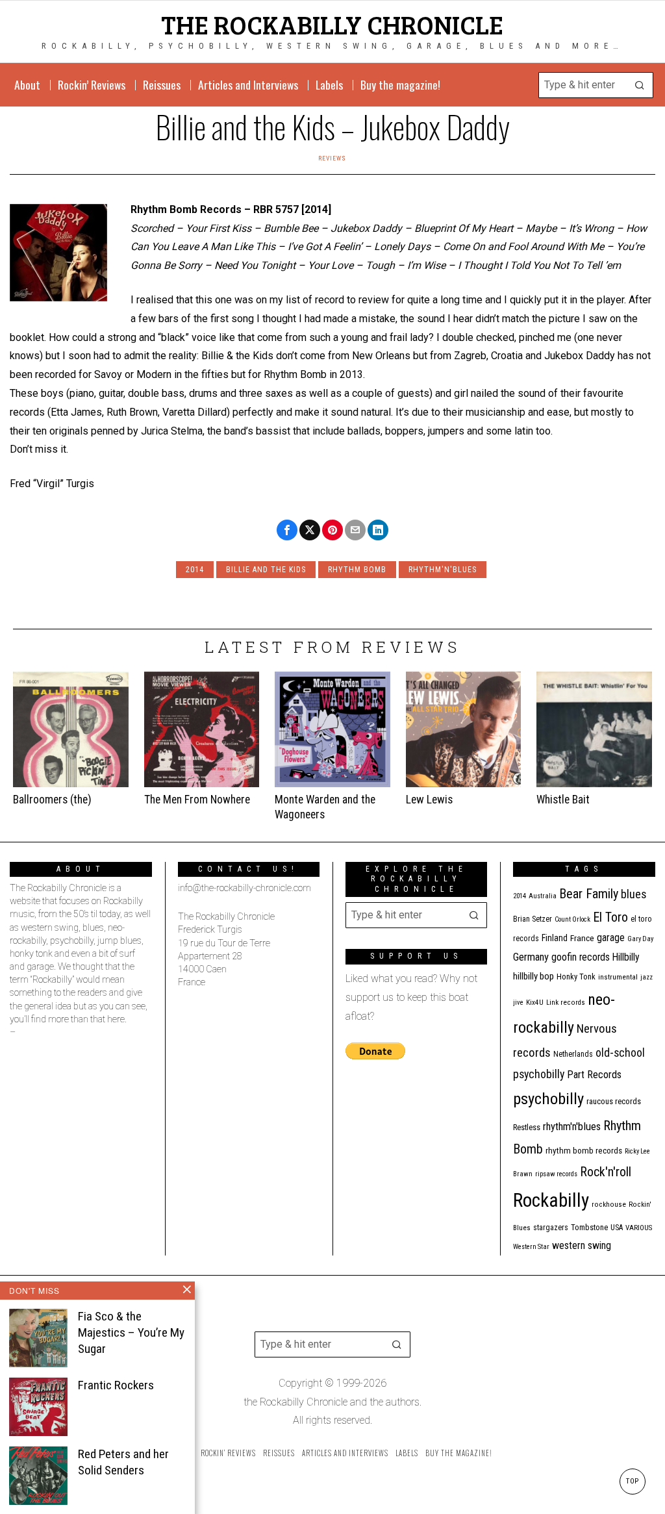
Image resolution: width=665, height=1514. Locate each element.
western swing (581, 1245)
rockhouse (609, 1204)
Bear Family (588, 894)
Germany (531, 957)
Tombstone (589, 1227)
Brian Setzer (532, 919)
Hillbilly (626, 957)
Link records (565, 1002)
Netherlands (573, 1054)
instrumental (618, 976)
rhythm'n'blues (442, 569)
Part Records (594, 1074)
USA (616, 1227)
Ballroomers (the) (52, 799)
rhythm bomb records (584, 1150)
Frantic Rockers (116, 1385)
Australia (543, 896)
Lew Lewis (429, 799)
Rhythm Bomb (357, 569)
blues (634, 894)
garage (611, 937)
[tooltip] (287, 530)
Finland (555, 938)
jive (518, 1002)
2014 (195, 569)
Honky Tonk (576, 976)
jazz (646, 977)
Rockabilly (551, 1200)
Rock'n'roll (605, 1172)
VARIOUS (638, 1228)
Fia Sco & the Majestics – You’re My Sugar (131, 1332)
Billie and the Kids (266, 569)
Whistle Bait (563, 799)
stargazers (550, 1227)
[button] (640, 85)
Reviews (332, 158)
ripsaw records (556, 1174)
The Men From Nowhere (197, 799)
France (582, 938)
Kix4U (535, 1002)
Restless (526, 1127)
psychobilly (548, 1098)
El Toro (610, 917)
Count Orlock (572, 919)
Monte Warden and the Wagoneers (325, 807)
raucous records (613, 1101)
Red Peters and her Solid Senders (123, 1462)
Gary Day (640, 939)
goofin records (580, 957)
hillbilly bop (533, 976)
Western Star (531, 1247)
